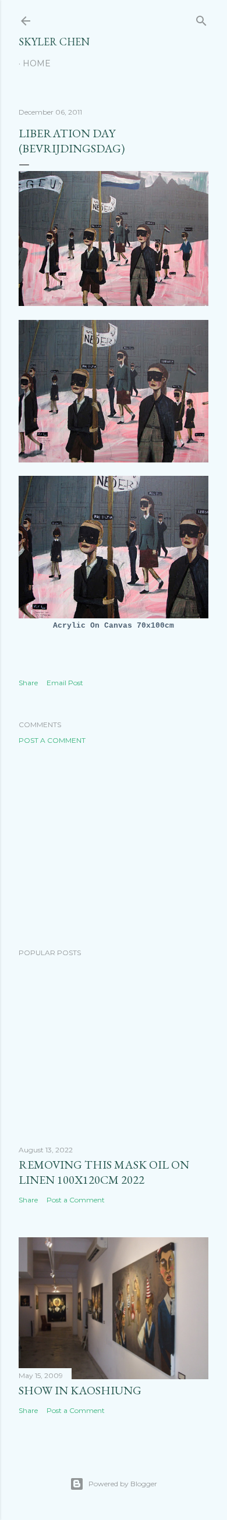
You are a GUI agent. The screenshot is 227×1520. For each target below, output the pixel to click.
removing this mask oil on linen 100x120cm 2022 (104, 1172)
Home (37, 63)
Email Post (65, 682)
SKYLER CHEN (54, 41)
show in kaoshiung (80, 1390)
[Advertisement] (113, 846)
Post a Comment (52, 740)
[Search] (201, 18)
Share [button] (28, 682)
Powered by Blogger (122, 1483)
